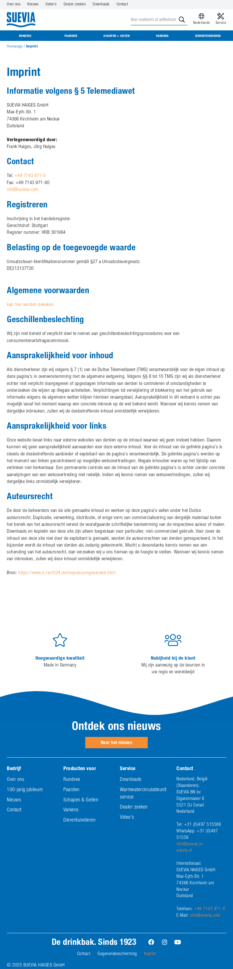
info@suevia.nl (189, 844)
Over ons (13, 5)
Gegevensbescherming (117, 954)
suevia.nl (184, 851)
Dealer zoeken (75, 5)
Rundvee (25, 36)
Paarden (71, 36)
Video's (51, 5)
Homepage (15, 47)
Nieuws (32, 5)
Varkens (162, 36)
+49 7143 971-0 (30, 176)
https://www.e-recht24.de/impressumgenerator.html (67, 573)
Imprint (150, 954)
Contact (122, 5)
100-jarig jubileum (25, 790)
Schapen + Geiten (116, 36)
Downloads (101, 5)
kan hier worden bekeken (30, 305)
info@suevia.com (23, 189)
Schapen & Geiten (80, 800)
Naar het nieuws (116, 743)
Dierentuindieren (208, 36)
